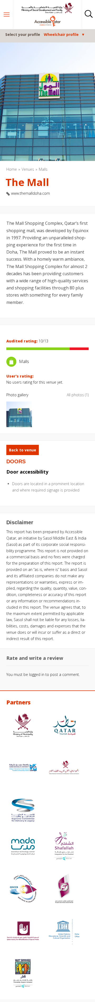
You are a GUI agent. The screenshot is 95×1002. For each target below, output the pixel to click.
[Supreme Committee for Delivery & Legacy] (23, 811)
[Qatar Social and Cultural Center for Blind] (23, 889)
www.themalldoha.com (30, 193)
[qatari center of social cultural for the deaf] (64, 889)
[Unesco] (64, 931)
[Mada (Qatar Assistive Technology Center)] (23, 846)
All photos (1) (78, 394)
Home (11, 169)
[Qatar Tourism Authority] (64, 726)
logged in (36, 674)
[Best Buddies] (23, 974)
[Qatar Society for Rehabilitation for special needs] (23, 931)
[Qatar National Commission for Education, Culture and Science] (64, 768)
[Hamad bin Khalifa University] (23, 768)
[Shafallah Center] (64, 846)
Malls (43, 169)
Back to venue (22, 449)
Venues (28, 169)
